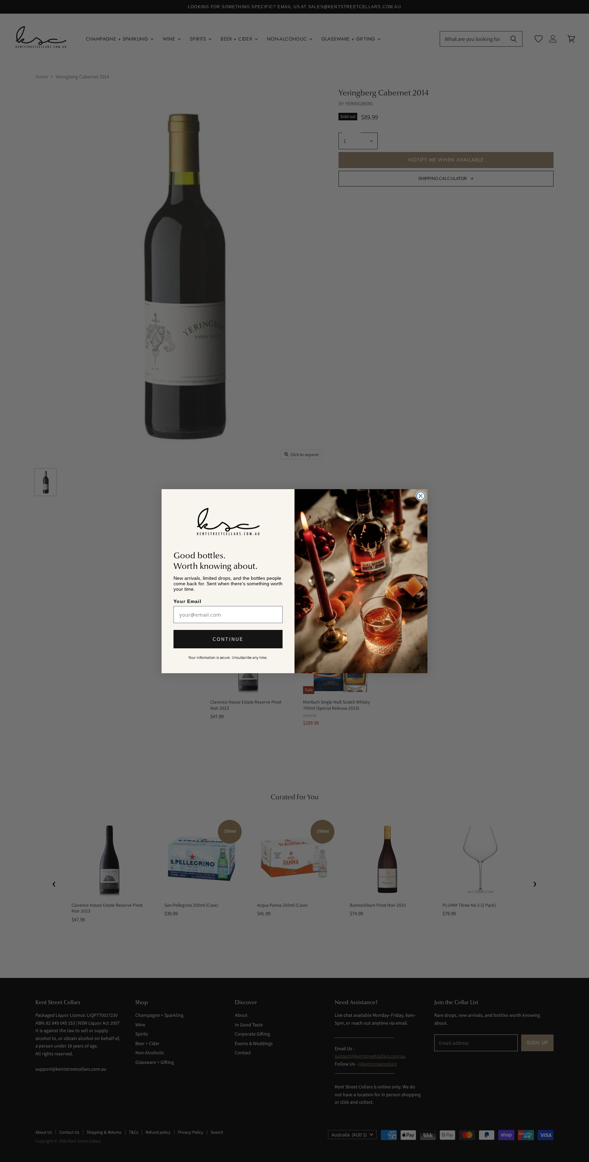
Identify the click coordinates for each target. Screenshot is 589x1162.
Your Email (187, 601)
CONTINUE (228, 639)
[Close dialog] (421, 496)
